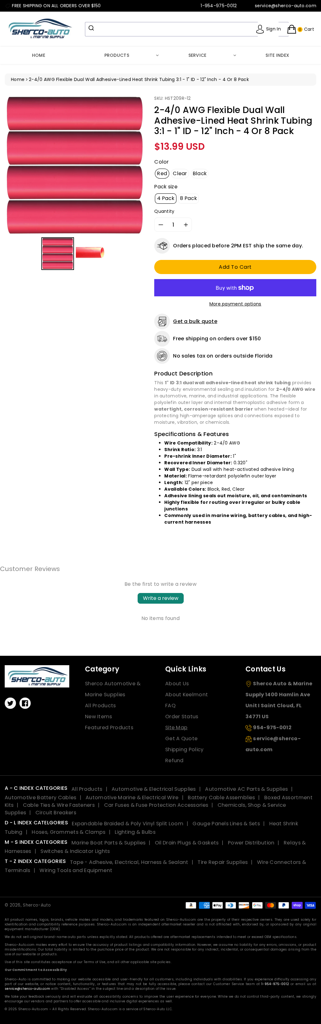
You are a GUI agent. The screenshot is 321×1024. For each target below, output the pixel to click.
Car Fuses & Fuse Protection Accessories (156, 805)
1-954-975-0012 (275, 984)
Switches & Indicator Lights (75, 851)
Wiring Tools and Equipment (75, 870)
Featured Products (109, 727)
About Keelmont (186, 694)
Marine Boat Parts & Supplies (108, 842)
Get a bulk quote (195, 321)
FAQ (170, 705)
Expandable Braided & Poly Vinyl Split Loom (127, 823)
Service (197, 55)
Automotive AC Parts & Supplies (246, 789)
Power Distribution (251, 842)
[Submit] (92, 28)
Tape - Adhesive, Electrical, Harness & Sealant (129, 862)
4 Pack (165, 198)
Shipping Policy (184, 749)
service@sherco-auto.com (27, 988)
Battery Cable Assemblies (221, 797)
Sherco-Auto (37, 905)
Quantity (164, 211)
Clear (180, 173)
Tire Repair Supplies (222, 862)
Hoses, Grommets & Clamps (68, 832)
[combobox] (187, 29)
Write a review (160, 598)
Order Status (181, 716)
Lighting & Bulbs (135, 832)
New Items (98, 716)
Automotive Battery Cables (40, 797)
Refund (174, 760)
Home (38, 55)
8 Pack (188, 198)
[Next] (136, 165)
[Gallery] (75, 183)
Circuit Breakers (55, 812)
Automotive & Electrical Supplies (154, 789)
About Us (177, 683)
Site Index (277, 55)
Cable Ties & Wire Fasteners (59, 805)
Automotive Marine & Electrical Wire (132, 797)
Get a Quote (181, 738)
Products (116, 55)
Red (162, 173)
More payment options (235, 304)
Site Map (176, 727)
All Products (100, 705)
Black (200, 173)
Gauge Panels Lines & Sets (226, 823)
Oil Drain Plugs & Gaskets (187, 842)
